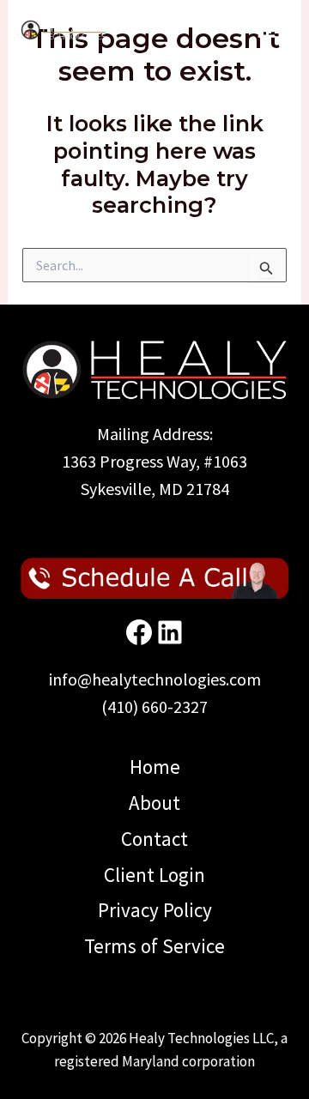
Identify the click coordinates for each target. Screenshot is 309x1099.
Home (155, 766)
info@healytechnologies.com (155, 679)
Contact (154, 838)
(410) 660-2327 (154, 706)
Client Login (154, 874)
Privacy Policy (155, 909)
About (154, 802)
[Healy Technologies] (63, 30)
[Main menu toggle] (267, 30)
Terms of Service (154, 945)
